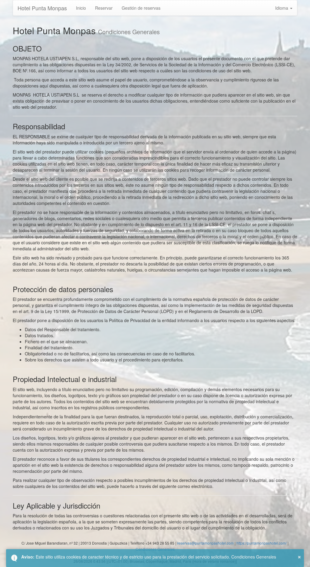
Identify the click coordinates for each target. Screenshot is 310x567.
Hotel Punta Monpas (42, 8)
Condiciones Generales (253, 557)
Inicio (81, 8)
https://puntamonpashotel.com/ (261, 543)
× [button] (299, 556)
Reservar (104, 8)
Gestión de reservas (141, 8)
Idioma (282, 8)
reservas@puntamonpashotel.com (205, 543)
